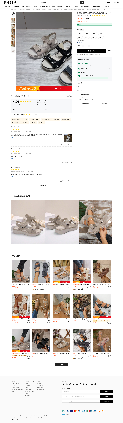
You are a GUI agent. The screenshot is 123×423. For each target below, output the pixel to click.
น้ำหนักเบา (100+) (16, 122)
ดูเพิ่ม (61, 364)
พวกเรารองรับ (65, 408)
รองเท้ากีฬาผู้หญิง (36, 9)
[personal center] (105, 2)
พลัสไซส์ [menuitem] (48, 6)
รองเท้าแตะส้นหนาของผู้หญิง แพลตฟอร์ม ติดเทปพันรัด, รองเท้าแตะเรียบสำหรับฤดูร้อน (41, 319)
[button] (115, 2)
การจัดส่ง (27, 383)
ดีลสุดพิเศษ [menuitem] (28, 6)
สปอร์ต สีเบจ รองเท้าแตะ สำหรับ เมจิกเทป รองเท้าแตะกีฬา (82, 284)
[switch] (35, 114)
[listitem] (21, 275)
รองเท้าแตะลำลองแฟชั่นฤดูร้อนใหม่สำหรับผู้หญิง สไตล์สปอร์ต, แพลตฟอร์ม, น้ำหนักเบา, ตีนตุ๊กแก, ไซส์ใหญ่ (21, 353)
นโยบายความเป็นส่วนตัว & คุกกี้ (30, 415)
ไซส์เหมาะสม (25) (46, 119)
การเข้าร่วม (14, 385)
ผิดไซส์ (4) (41, 122)
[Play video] (44, 49)
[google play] (95, 385)
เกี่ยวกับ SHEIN (15, 383)
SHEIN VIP (27, 395)
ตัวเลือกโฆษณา (42, 417)
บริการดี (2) (25, 122)
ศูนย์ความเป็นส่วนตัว (16, 415)
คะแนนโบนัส (40, 387)
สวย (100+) (33, 122)
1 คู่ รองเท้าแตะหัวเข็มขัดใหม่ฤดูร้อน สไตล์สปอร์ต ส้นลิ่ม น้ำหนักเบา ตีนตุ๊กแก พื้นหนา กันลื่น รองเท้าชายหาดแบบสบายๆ (21, 284)
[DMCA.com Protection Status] (67, 414)
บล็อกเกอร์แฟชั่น (15, 387)
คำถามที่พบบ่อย (40, 389)
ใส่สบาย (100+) (55, 119)
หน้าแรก (13, 9)
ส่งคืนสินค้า (27, 385)
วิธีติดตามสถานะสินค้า (30, 391)
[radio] (80, 33)
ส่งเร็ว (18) (24, 119)
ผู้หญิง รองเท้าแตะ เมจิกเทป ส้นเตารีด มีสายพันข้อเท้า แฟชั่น (61, 284)
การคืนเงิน (27, 387)
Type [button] (81, 29)
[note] (38, 290)
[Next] (109, 221)
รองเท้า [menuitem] (76, 6)
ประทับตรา (35, 417)
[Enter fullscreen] (70, 85)
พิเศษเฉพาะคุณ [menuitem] (15, 6)
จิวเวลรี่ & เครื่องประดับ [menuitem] (57, 6)
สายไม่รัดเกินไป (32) (34, 119)
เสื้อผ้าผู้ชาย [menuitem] (67, 6)
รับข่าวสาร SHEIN (66, 388)
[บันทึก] (109, 51)
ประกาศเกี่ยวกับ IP (27, 417)
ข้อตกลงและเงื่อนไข (43, 415)
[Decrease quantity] (83, 46)
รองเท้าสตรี (22, 9)
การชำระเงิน (40, 385)
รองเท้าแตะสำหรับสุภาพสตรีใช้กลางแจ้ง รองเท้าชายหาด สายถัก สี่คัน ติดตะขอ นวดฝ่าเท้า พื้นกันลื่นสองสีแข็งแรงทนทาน (102, 319)
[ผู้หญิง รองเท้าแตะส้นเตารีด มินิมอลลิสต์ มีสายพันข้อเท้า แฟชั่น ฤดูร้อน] (61, 340)
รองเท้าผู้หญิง (29, 9)
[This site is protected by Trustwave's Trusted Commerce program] (63, 414)
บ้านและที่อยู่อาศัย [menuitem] (108, 6)
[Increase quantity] (89, 46)
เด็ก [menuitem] (72, 6)
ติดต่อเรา (39, 383)
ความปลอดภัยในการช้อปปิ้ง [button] (87, 75)
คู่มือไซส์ (26, 393)
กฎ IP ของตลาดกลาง (16, 417)
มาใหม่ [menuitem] (22, 6)
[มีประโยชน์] (61, 144)
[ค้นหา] (82, 2)
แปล (12, 137)
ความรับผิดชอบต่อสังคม (17, 389)
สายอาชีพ (14, 391)
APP (92, 381)
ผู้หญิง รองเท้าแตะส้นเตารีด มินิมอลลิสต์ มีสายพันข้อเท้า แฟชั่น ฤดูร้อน (61, 353)
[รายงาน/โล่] (71, 144)
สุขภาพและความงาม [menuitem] (97, 6)
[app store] (92, 385)
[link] (108, 2)
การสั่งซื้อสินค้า (28, 389)
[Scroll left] (116, 6)
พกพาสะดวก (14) (66, 119)
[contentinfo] (87, 411)
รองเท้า (17, 9)
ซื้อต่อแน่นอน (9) (16, 119)
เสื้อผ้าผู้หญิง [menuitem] (35, 6)
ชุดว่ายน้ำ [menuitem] (42, 6)
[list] (75, 384)
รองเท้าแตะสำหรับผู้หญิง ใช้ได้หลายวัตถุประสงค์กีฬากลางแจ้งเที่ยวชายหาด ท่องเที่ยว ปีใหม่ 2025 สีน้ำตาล (82, 319)
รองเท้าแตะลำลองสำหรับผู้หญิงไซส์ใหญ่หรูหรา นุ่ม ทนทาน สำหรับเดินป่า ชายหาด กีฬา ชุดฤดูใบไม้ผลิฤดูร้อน (102, 284)
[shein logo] (10, 2)
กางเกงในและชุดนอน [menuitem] (85, 6)
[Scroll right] (118, 6)
